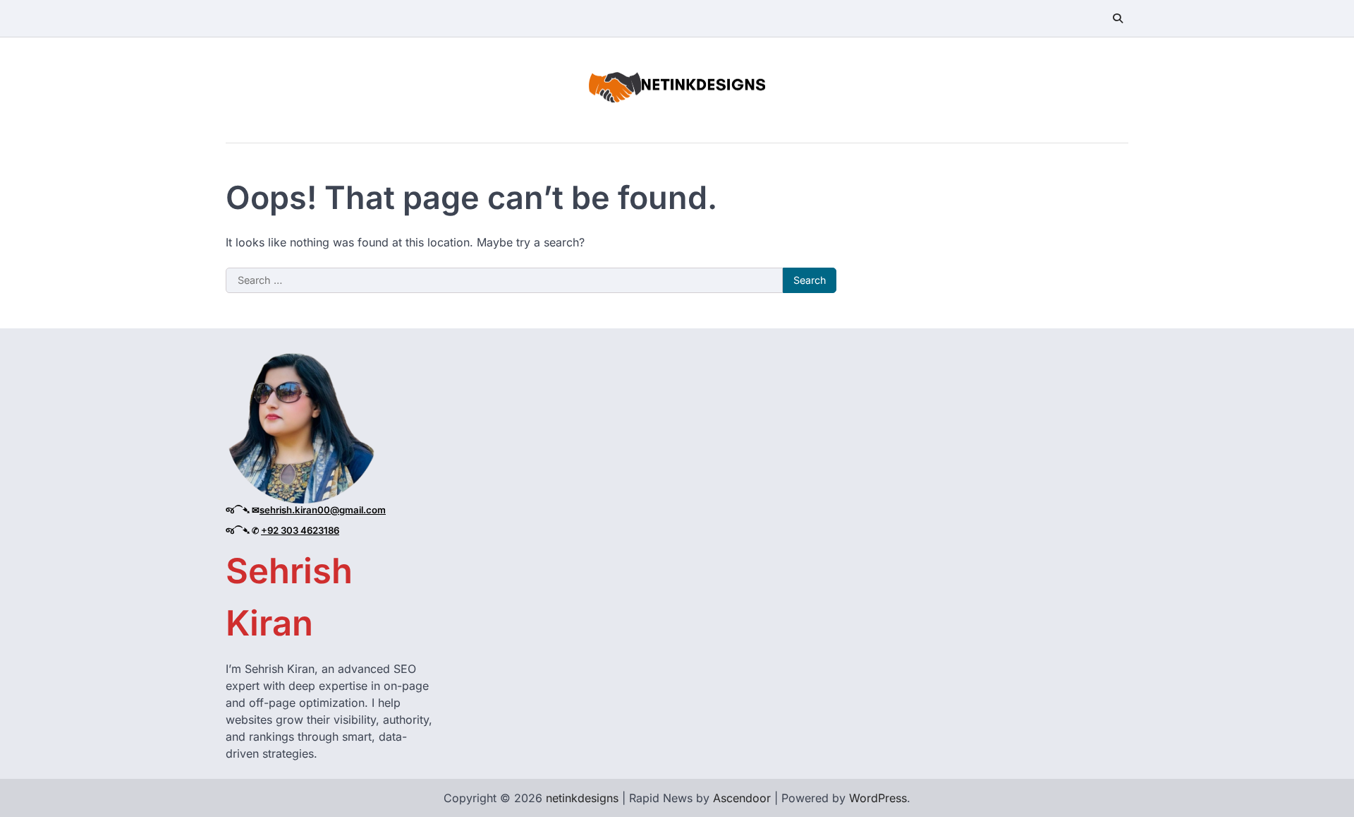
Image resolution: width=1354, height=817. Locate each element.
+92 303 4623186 (300, 530)
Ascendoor (742, 798)
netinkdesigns (582, 798)
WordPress (878, 798)
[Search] (1117, 18)
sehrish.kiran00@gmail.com (323, 509)
